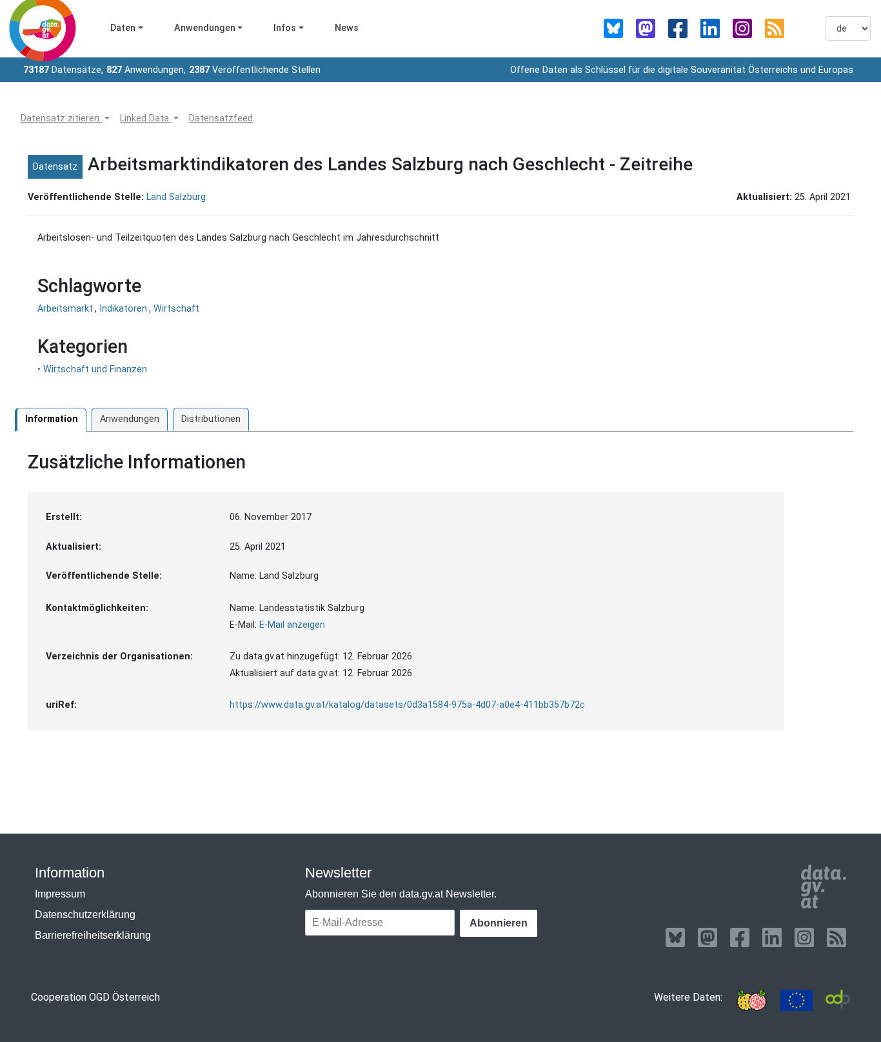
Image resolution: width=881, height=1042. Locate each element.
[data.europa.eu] (796, 1000)
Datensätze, (63, 70)
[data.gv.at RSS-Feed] (774, 28)
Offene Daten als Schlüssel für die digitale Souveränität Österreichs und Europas (681, 70)
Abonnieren (499, 922)
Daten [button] (122, 28)
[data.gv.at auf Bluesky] (613, 28)
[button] (65, 118)
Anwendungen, (146, 70)
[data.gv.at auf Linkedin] (710, 28)
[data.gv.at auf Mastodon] (645, 28)
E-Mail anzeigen (292, 624)
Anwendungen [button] (204, 28)
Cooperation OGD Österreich (95, 997)
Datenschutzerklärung (85, 914)
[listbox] (848, 28)
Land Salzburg (176, 197)
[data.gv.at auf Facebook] (678, 28)
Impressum (60, 893)
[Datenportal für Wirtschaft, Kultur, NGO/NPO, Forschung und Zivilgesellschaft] (838, 1000)
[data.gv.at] (823, 886)
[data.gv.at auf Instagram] (742, 28)
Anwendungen (129, 419)
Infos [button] (284, 28)
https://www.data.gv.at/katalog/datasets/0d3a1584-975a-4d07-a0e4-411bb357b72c (407, 704)
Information (51, 419)
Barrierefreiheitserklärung (93, 935)
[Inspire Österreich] (751, 1000)
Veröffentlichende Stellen (255, 70)
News (347, 28)
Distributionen (211, 419)
